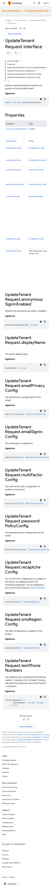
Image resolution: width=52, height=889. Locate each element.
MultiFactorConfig (36, 170)
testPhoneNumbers (13, 251)
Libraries (5, 772)
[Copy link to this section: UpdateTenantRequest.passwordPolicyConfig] (30, 526)
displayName (11, 141)
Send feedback (14, 34)
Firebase (8, 20)
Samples (5, 768)
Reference (12, 23)
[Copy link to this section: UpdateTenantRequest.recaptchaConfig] (20, 572)
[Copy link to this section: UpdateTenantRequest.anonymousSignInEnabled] (33, 304)
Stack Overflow (8, 818)
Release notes (7, 826)
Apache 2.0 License (41, 737)
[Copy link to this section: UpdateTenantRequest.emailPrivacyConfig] (20, 390)
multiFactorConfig (13, 170)
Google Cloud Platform (11, 863)
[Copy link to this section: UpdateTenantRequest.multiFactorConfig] (20, 480)
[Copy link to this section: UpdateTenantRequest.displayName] (7, 347)
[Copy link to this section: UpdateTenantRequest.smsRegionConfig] (20, 624)
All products (7, 867)
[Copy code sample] (45, 99)
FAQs (4, 834)
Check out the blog (9, 787)
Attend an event (8, 803)
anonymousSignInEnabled (16, 129)
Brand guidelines (8, 830)
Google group (7, 822)
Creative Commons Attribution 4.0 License (33, 735)
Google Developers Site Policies (29, 740)
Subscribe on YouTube (10, 799)
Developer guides (9, 760)
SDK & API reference (10, 764)
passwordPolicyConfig (15, 184)
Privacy (12, 877)
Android (5, 851)
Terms (4, 877)
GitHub (5, 776)
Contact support (8, 814)
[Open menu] (4, 3)
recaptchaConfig (13, 196)
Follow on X (6, 795)
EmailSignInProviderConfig (39, 160)
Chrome (5, 855)
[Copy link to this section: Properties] (27, 115)
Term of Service (37, 588)
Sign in (46, 3)
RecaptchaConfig (36, 196)
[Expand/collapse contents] (20, 60)
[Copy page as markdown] (16, 53)
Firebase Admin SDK (37, 10)
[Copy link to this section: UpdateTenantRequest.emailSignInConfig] (20, 436)
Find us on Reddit (9, 791)
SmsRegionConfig (36, 239)
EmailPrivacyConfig (36, 148)
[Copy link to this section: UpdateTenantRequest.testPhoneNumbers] (24, 670)
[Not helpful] (24, 28)
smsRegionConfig (13, 239)
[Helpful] (20, 28)
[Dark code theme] (41, 99)
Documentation (11, 10)
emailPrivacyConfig (14, 148)
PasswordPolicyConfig (37, 184)
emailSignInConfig (13, 160)
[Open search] (34, 3)
